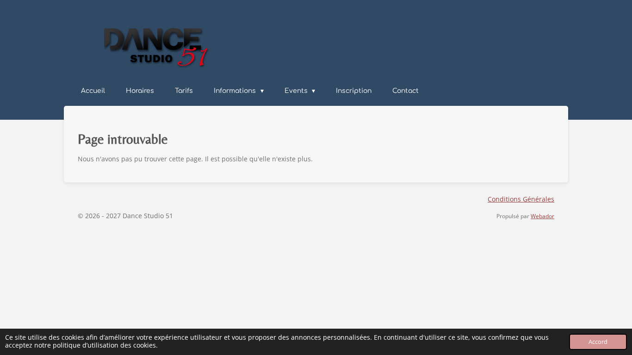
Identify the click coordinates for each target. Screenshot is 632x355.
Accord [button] (598, 342)
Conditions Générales (521, 199)
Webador (542, 216)
